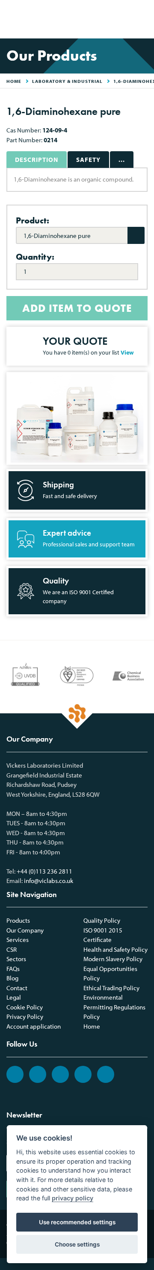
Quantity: (35, 256)
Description (36, 159)
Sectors (16, 959)
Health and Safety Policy (115, 949)
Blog (12, 978)
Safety (88, 159)
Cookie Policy (24, 1007)
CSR (11, 949)
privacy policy (72, 1198)
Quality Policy (101, 920)
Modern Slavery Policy (112, 959)
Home (91, 1026)
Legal (13, 997)
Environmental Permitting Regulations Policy (114, 1007)
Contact (16, 988)
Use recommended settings (77, 1222)
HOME (13, 81)
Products (18, 920)
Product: (32, 220)
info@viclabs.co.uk (48, 881)
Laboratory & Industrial (67, 81)
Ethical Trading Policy (111, 988)
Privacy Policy (24, 1016)
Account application (33, 1026)
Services (17, 940)
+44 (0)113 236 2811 (44, 871)
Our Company (25, 930)
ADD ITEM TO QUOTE (77, 308)
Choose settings (77, 1244)
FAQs (13, 969)
